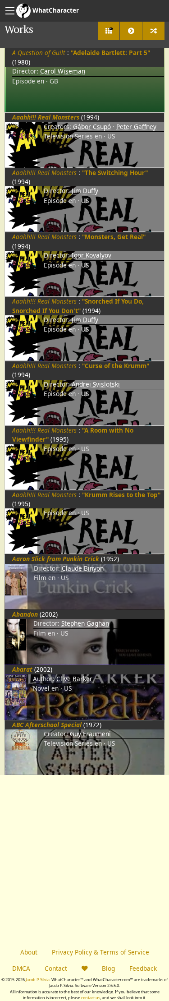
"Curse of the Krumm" (115, 365)
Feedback (143, 968)
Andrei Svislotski (96, 384)
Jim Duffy (85, 190)
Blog (108, 968)
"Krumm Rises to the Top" (121, 494)
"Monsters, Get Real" (114, 236)
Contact (56, 968)
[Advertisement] (84, 859)
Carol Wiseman (62, 71)
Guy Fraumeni (90, 733)
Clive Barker (74, 678)
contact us (90, 998)
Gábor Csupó (93, 126)
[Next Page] (131, 31)
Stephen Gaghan (85, 623)
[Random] (153, 31)
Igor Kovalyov (91, 255)
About (28, 952)
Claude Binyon (83, 568)
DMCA (21, 968)
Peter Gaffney (136, 126)
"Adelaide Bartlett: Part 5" (110, 52)
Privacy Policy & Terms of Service (100, 952)
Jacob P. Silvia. (38, 980)
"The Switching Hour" (115, 172)
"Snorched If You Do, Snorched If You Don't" (78, 305)
